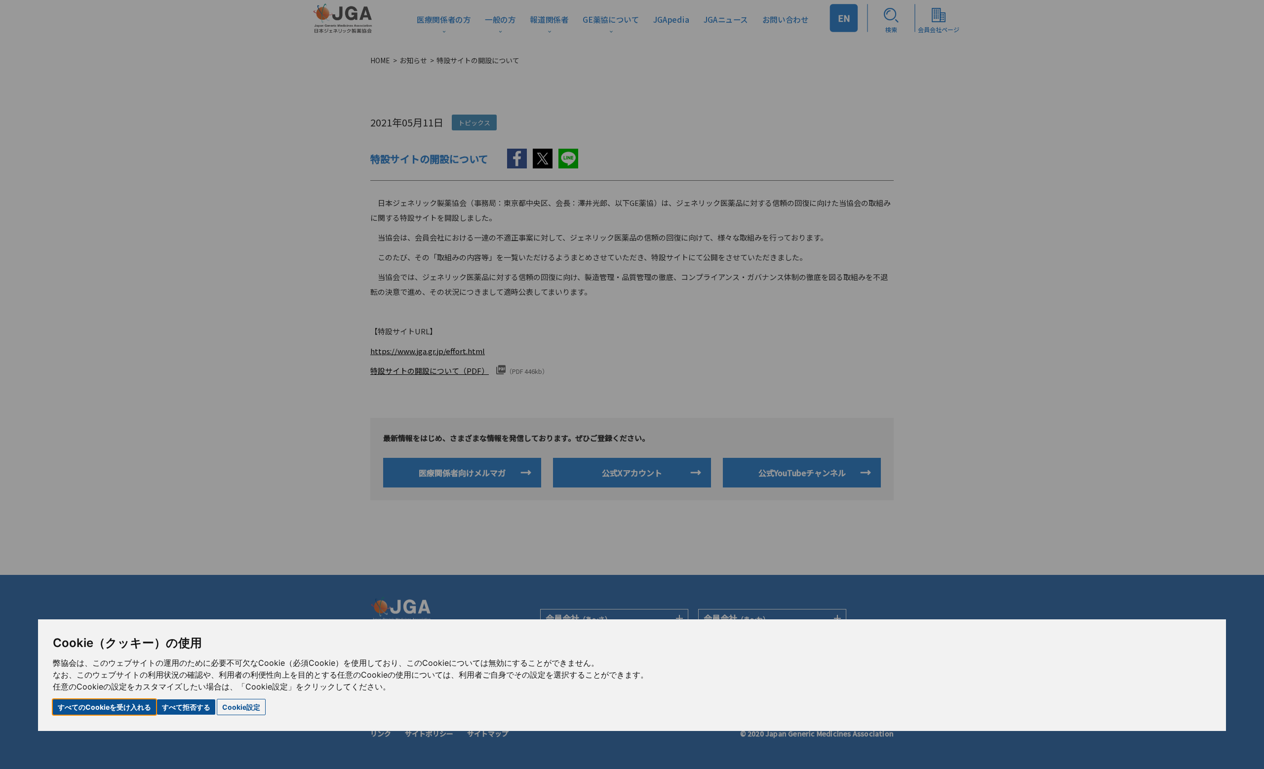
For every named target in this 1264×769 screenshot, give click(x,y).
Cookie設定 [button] (241, 707)
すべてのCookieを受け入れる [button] (104, 707)
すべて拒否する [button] (186, 707)
